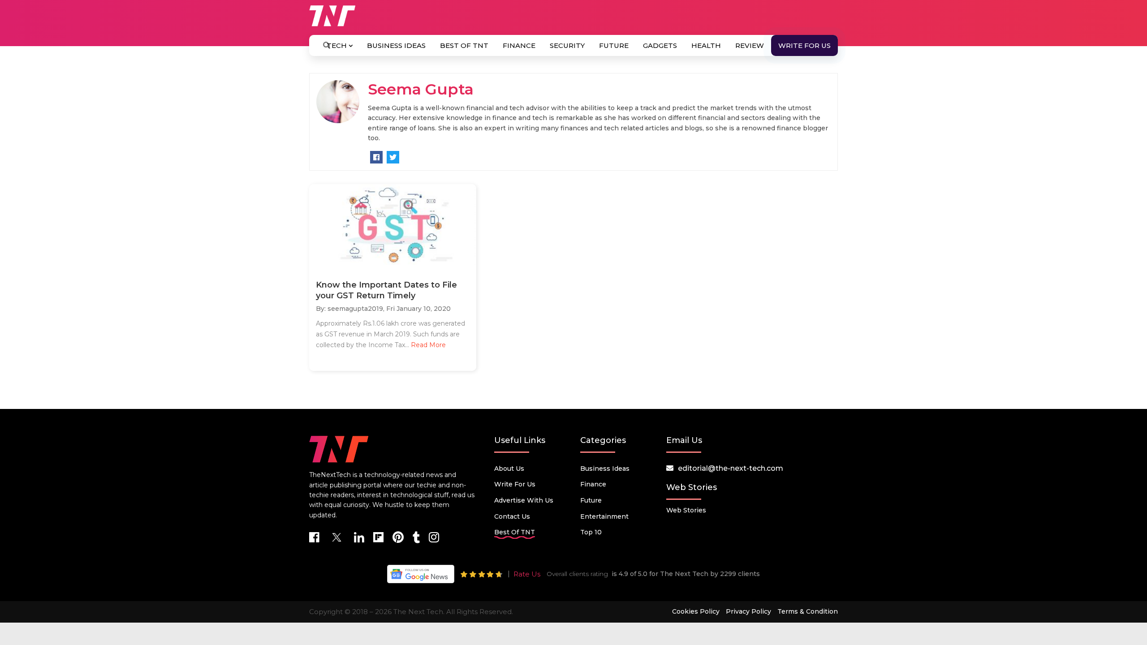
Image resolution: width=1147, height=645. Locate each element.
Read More (428, 345)
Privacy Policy (748, 611)
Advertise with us (523, 500)
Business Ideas (396, 45)
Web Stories (686, 510)
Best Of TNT (464, 45)
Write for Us (804, 45)
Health (706, 45)
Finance (519, 45)
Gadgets (660, 45)
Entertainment (604, 516)
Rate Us (526, 574)
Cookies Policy (696, 611)
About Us (509, 468)
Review (749, 45)
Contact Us (512, 516)
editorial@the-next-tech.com (730, 468)
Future (614, 45)
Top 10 (591, 532)
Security (567, 45)
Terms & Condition (807, 611)
